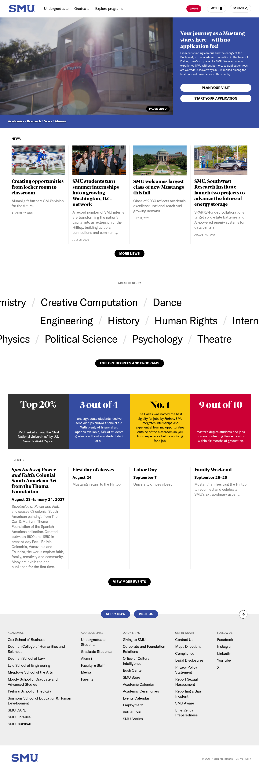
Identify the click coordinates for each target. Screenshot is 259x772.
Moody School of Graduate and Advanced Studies (33, 682)
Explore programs (109, 8)
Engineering (66, 320)
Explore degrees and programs (129, 363)
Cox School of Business (26, 639)
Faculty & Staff (93, 665)
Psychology (157, 338)
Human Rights (185, 320)
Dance (167, 302)
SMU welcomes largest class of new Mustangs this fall (158, 187)
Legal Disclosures (189, 660)
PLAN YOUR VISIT (216, 88)
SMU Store (131, 677)
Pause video (158, 108)
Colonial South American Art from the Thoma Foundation (34, 480)
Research (34, 121)
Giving (194, 8)
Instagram (225, 646)
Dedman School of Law (26, 658)
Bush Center (133, 670)
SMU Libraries (19, 717)
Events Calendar (136, 698)
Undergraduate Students (93, 642)
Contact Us (184, 639)
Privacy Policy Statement (186, 670)
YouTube (224, 660)
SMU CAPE (17, 710)
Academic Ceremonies (141, 691)
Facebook (225, 639)
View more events (129, 582)
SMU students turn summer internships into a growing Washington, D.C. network (95, 192)
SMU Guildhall (19, 724)
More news (129, 253)
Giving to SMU (134, 639)
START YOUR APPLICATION (215, 98)
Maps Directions (188, 646)
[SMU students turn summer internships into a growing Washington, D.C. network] (99, 160)
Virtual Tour (132, 712)
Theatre (214, 338)
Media (86, 672)
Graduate (81, 8)
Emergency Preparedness (186, 713)
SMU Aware (184, 703)
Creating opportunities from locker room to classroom (38, 187)
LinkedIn (224, 653)
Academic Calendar (139, 684)
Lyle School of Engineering (29, 665)
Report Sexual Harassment (186, 682)
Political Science (81, 338)
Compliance (184, 653)
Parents (87, 679)
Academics (16, 121)
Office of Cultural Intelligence (136, 661)
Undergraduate (56, 8)
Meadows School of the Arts (30, 672)
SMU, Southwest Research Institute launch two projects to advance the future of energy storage (219, 192)
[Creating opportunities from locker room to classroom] (38, 160)
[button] (243, 614)
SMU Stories (133, 718)
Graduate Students (96, 651)
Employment (133, 705)
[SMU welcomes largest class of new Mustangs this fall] (159, 160)
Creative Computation (89, 302)
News (48, 121)
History (124, 320)
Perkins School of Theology (29, 691)
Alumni (60, 121)
